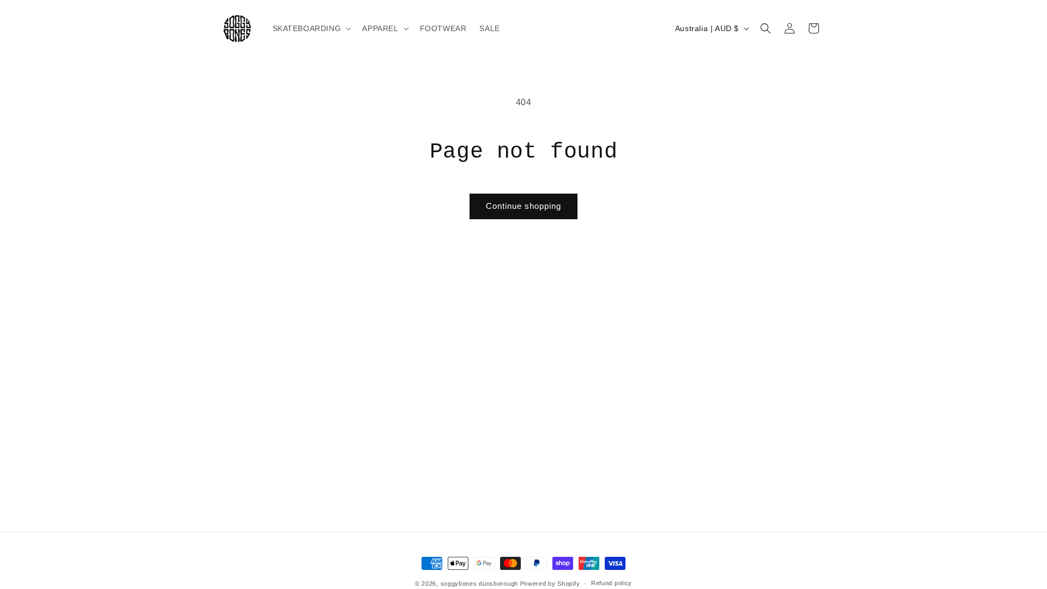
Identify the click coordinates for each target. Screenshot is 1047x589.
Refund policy (611, 583)
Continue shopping (523, 206)
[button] (311, 28)
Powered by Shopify (550, 583)
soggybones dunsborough (479, 583)
